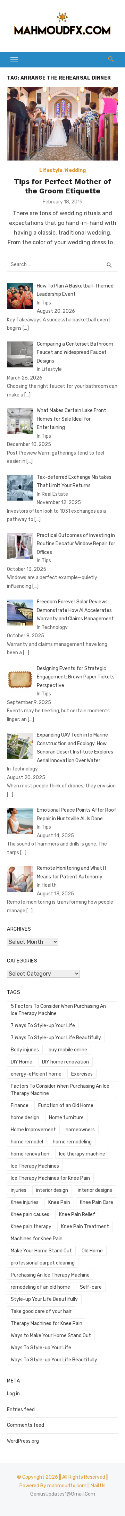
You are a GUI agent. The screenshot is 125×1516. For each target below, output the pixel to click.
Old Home (92, 1251)
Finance (19, 1105)
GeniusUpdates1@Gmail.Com (62, 1494)
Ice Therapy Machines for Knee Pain (50, 1178)
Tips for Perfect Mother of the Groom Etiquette (62, 186)
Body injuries (25, 1050)
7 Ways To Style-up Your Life (43, 1026)
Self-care (91, 1287)
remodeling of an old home (40, 1287)
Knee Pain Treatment (85, 1227)
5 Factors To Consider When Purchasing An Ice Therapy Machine (58, 1009)
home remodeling (72, 1142)
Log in (13, 1394)
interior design (52, 1190)
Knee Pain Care (96, 1202)
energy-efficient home (36, 1074)
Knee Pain (59, 1202)
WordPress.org (23, 1441)
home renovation (30, 1154)
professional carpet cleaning (43, 1263)
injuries (18, 1190)
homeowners (80, 1130)
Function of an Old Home (65, 1105)
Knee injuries (25, 1202)
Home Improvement (33, 1130)
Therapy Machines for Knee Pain (46, 1323)
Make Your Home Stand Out (41, 1251)
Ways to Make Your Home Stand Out (51, 1336)
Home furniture (66, 1118)
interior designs (95, 1190)
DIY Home (21, 1062)
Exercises (82, 1074)
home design (25, 1118)
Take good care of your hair (41, 1311)
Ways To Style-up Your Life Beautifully (54, 1360)
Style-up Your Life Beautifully (44, 1299)
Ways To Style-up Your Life (41, 1348)
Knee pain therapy (31, 1227)
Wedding (75, 170)
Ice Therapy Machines (35, 1166)
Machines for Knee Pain (36, 1239)
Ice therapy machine (82, 1154)
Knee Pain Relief (77, 1214)
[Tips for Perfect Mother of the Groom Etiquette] (62, 124)
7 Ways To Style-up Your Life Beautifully (56, 1038)
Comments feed (25, 1425)
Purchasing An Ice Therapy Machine (50, 1275)
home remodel (27, 1142)
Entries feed (21, 1410)
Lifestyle (50, 170)
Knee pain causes (30, 1214)
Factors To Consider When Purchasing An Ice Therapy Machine (60, 1089)
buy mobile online (68, 1050)
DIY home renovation (65, 1062)
